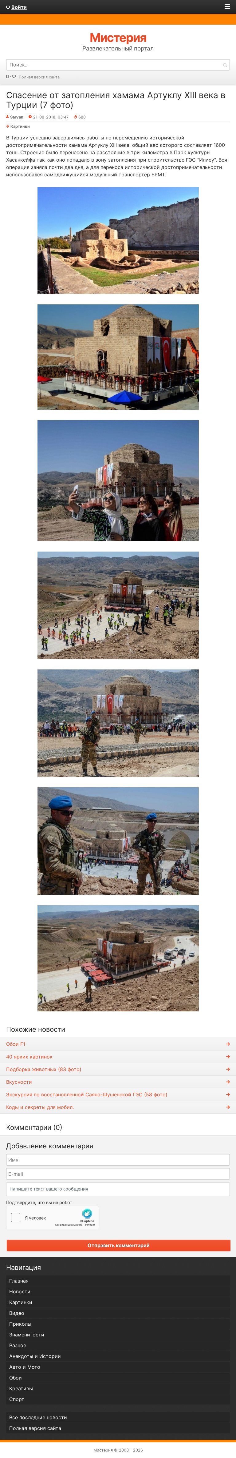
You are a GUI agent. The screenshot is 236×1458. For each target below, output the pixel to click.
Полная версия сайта (39, 77)
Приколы (20, 1324)
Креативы (21, 1388)
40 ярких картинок (29, 1057)
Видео (16, 1313)
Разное (17, 1345)
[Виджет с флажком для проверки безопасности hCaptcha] (52, 1217)
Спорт (16, 1399)
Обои (15, 1378)
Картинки (20, 126)
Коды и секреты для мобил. (40, 1107)
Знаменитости (26, 1334)
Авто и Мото (24, 1367)
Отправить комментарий (119, 1245)
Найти (225, 64)
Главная (19, 1281)
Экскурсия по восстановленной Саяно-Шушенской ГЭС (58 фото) (86, 1094)
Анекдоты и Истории (35, 1356)
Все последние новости (38, 1417)
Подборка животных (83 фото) (43, 1069)
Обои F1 (15, 1044)
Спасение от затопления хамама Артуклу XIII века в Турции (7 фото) (116, 100)
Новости (19, 1291)
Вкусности (19, 1082)
